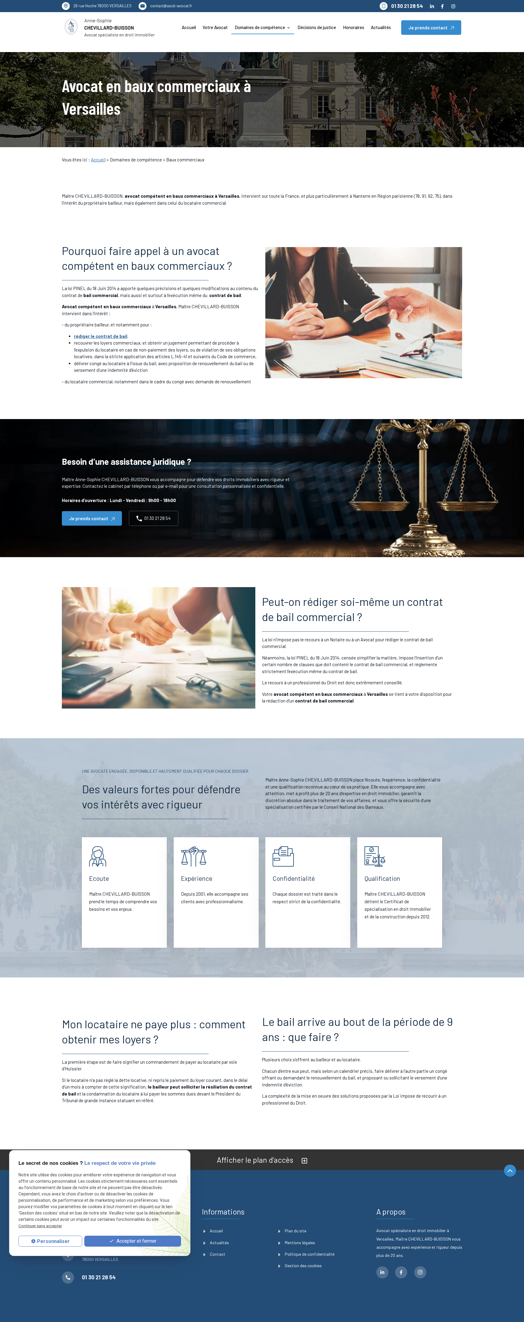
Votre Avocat (215, 27)
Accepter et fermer (135, 1241)
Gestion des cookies (303, 1265)
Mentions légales (300, 1242)
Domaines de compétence (260, 27)
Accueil (189, 27)
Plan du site (295, 1230)
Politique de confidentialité (309, 1254)
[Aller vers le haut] (510, 1171)
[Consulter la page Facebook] (442, 6)
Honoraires (353, 27)
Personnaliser (53, 1241)
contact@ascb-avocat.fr (171, 5)
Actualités (381, 27)
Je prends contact (428, 27)
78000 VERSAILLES (102, 5)
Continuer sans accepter (40, 1225)
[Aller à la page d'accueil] (109, 27)
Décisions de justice (316, 27)
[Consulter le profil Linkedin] (432, 6)
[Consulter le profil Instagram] (453, 6)
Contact (217, 1254)
